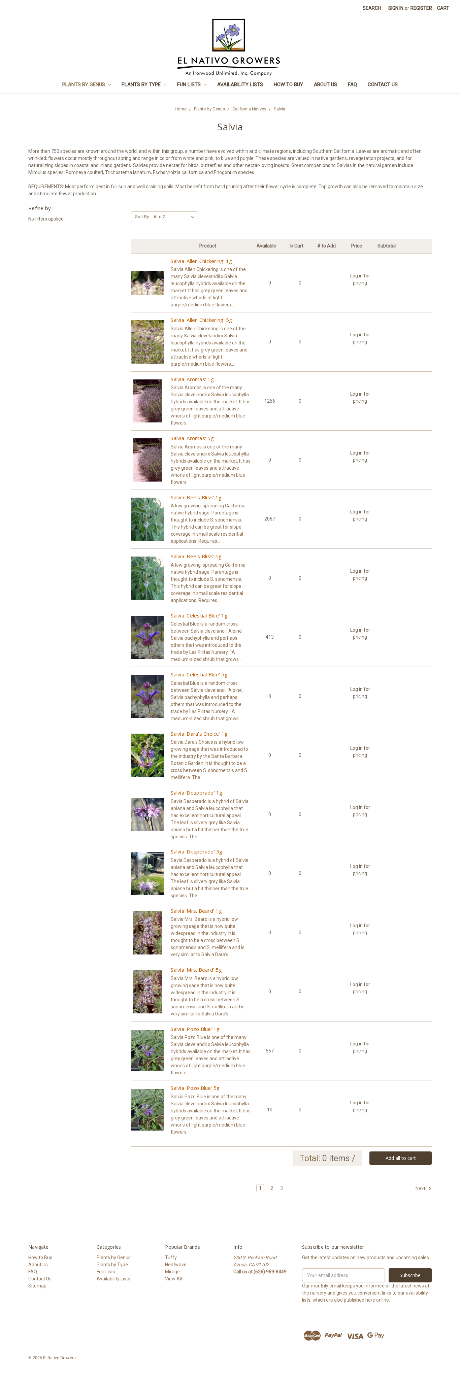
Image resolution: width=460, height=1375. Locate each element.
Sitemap (37, 1285)
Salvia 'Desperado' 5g (196, 851)
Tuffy (171, 1257)
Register (421, 8)
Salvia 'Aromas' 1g (192, 379)
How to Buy (288, 84)
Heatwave (176, 1264)
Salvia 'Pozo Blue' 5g (195, 1087)
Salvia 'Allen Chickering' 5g (201, 319)
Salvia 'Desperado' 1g (196, 792)
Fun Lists (189, 84)
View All (173, 1278)
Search (372, 8)
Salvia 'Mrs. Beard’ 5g (196, 969)
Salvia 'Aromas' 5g (192, 438)
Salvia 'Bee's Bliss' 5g (196, 556)
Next (421, 1188)
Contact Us (383, 84)
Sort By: (142, 216)
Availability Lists (240, 84)
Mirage (172, 1271)
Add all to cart (401, 1158)
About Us (325, 84)
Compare (147, 289)
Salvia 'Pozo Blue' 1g (195, 1029)
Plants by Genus (84, 84)
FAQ (352, 84)
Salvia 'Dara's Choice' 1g (199, 733)
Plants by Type (142, 84)
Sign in (395, 8)
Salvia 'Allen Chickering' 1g (201, 261)
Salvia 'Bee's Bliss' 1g (196, 497)
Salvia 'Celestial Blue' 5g (199, 674)
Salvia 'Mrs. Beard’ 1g (196, 910)
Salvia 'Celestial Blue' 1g (199, 615)
